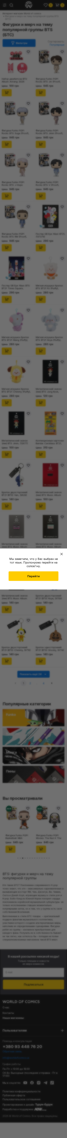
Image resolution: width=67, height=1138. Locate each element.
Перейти (33, 576)
